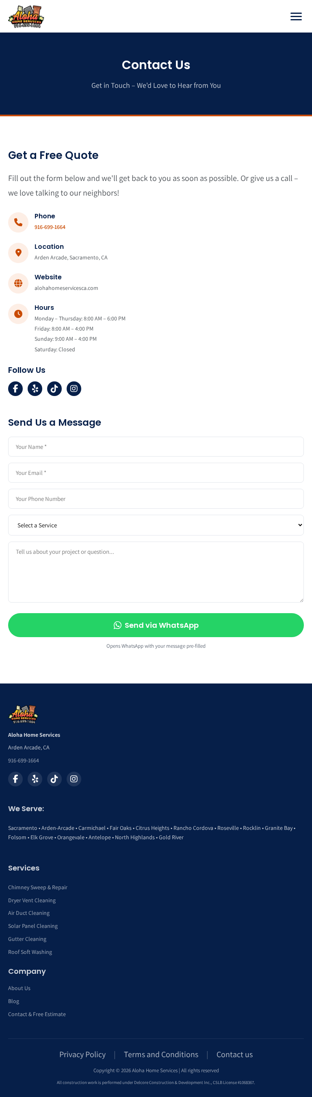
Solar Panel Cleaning (33, 925)
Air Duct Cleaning (29, 912)
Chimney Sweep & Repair (37, 887)
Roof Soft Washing (30, 952)
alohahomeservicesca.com (66, 288)
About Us (19, 988)
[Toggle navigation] (296, 16)
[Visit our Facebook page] (15, 779)
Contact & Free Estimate (37, 1014)
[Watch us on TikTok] (54, 779)
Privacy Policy (82, 1054)
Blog (13, 1001)
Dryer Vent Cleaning (32, 900)
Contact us (235, 1054)
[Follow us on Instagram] (74, 779)
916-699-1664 (50, 227)
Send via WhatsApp (162, 625)
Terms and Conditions (161, 1054)
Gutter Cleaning (27, 938)
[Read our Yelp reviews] (35, 779)
